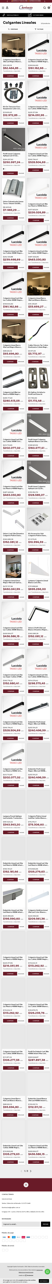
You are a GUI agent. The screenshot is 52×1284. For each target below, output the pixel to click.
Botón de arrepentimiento (26, 1272)
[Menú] (3, 8)
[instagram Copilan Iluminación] (26, 1184)
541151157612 (7, 1199)
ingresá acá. (39, 1270)
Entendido (44, 1281)
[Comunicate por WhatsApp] (47, 1271)
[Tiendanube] (26, 1276)
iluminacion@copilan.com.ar (11, 1207)
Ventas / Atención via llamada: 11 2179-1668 (16, 1203)
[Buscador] (45, 8)
